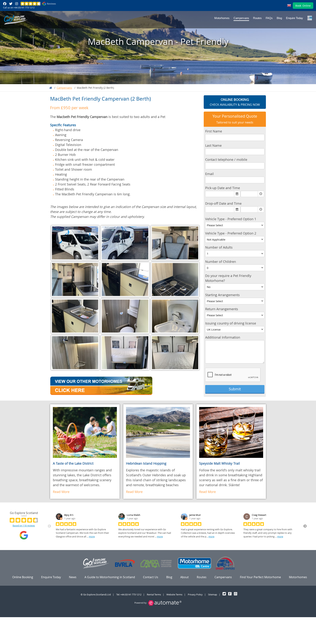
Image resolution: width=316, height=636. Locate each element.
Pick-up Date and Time (222, 188)
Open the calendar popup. (237, 194)
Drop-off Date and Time (223, 203)
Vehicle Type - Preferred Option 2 (230, 233)
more (92, 536)
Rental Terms (154, 594)
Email (209, 174)
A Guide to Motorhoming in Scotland (109, 577)
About (184, 577)
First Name (213, 131)
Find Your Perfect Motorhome (260, 577)
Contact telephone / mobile (226, 159)
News (72, 577)
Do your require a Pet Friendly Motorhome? (228, 278)
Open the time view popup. (261, 194)
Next (305, 526)
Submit (235, 389)
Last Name (213, 145)
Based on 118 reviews (24, 525)
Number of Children (220, 261)
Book (303, 5)
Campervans (241, 18)
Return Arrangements (221, 309)
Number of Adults (219, 247)
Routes (257, 18)
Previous (49, 526)
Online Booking (22, 577)
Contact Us (150, 577)
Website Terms (174, 594)
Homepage (50, 88)
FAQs (269, 18)
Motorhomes (222, 18)
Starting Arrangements (222, 295)
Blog (279, 18)
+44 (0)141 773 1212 (24, 7)
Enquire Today (294, 18)
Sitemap (212, 594)
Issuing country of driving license (230, 323)
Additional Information (222, 337)
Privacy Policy (195, 594)
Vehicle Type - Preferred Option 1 (230, 219)
